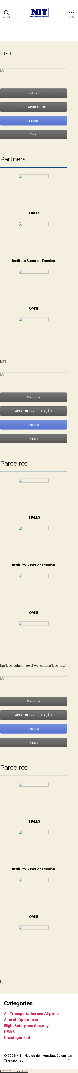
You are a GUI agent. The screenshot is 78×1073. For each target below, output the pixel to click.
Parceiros (33, 425)
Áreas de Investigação (33, 411)
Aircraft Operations (21, 1020)
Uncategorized (17, 1038)
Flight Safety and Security (26, 1026)
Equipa (34, 438)
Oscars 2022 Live (14, 1071)
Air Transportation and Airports (31, 1014)
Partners (33, 120)
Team (33, 134)
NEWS (9, 1032)
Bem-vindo (33, 397)
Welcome (33, 93)
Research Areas (33, 107)
